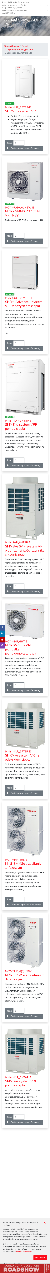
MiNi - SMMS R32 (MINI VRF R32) (23, 212)
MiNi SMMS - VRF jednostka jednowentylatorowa (20, 648)
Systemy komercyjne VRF (20, 49)
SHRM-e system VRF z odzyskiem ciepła (22, 756)
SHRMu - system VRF (21, 110)
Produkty (26, 46)
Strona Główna (11, 46)
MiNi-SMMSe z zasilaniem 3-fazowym (24, 975)
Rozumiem (40, 1257)
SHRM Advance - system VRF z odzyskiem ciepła (23, 302)
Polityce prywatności (24, 1251)
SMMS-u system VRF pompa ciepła (21, 425)
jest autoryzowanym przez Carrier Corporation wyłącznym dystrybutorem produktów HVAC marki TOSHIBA (15, 8)
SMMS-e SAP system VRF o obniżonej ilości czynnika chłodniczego (24, 549)
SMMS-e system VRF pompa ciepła (21, 1082)
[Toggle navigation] (44, 8)
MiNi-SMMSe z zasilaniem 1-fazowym (24, 864)
